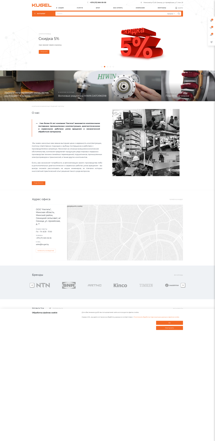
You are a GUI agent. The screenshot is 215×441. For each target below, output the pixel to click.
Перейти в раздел (176, 199)
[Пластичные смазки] (188, 85)
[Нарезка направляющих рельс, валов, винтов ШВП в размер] (27, 85)
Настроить (169, 328)
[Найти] (178, 14)
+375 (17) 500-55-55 (97, 2)
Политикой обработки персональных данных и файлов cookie (156, 317)
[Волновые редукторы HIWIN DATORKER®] (107, 85)
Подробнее (159, 57)
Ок (169, 323)
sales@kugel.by (42, 244)
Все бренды (178, 275)
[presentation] (32, 285)
